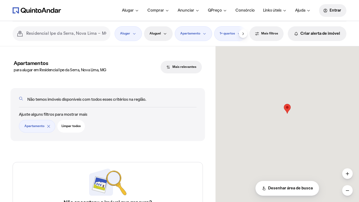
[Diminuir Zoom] (347, 190)
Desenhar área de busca (290, 188)
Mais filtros (269, 33)
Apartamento (190, 33)
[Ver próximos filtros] (243, 33)
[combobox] (66, 34)
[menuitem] (130, 10)
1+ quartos (227, 33)
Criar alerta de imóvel (320, 34)
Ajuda (300, 10)
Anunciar (186, 10)
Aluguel (155, 33)
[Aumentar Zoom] (347, 173)
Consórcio (245, 10)
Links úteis (272, 10)
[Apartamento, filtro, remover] (48, 126)
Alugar (128, 10)
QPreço (215, 10)
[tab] (181, 67)
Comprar (155, 10)
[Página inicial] (37, 10)
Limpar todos (71, 126)
